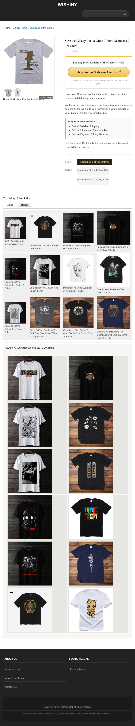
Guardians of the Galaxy (42, 28)
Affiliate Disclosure (14, 678)
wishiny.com (67, 707)
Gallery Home (20, 28)
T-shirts (9, 205)
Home (7, 28)
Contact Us (11, 687)
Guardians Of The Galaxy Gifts (93, 170)
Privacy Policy (77, 669)
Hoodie (24, 205)
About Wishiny (12, 669)
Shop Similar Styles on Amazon (97, 72)
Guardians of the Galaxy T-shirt (93, 179)
